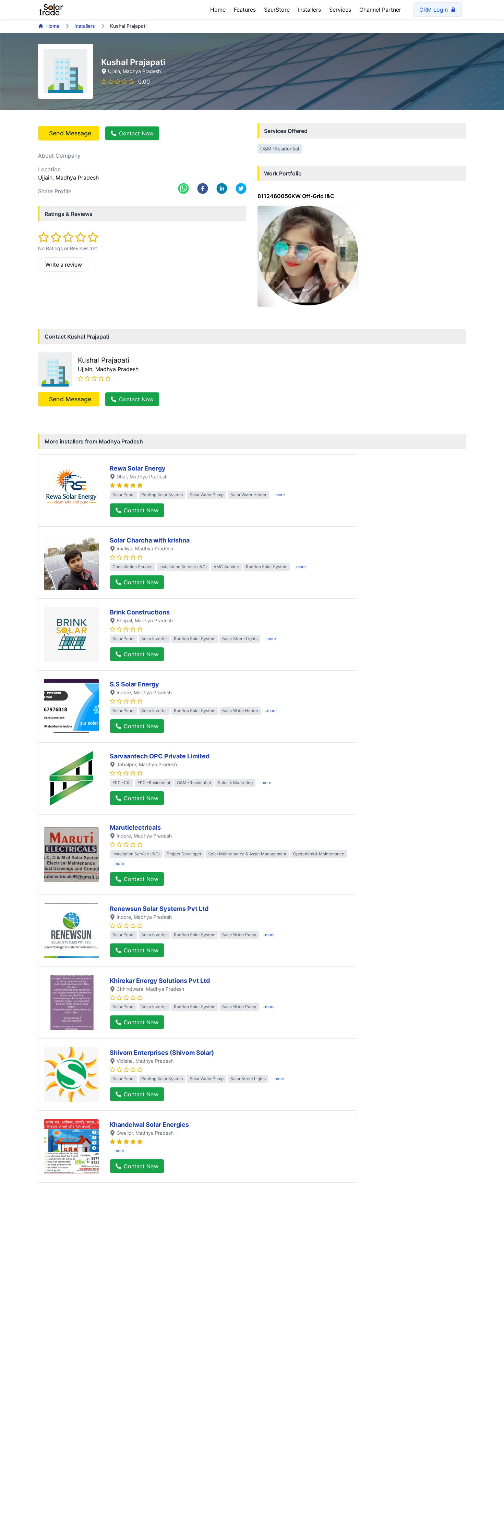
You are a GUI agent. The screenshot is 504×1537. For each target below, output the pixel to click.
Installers (309, 9)
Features (245, 9)
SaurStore (277, 9)
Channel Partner (380, 9)
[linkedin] (221, 188)
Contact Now (136, 133)
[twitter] (241, 188)
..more (279, 494)
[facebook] (202, 188)
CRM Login (433, 9)
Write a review (63, 264)
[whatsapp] (183, 188)
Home (218, 9)
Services (340, 9)
